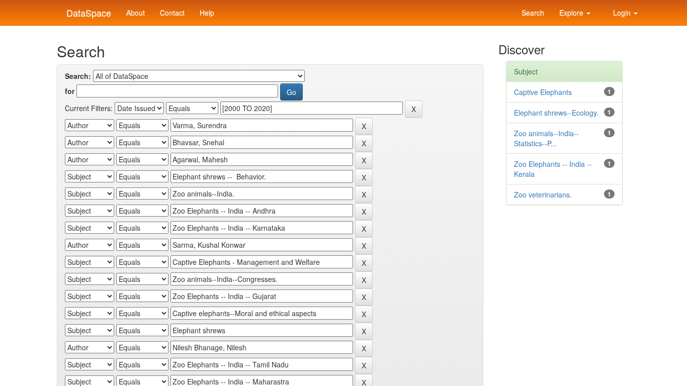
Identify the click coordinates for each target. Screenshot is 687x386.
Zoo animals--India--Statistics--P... (546, 138)
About (135, 13)
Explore (572, 13)
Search (532, 13)
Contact (172, 13)
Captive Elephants (543, 92)
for (69, 91)
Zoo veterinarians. (543, 194)
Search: (78, 76)
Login (622, 13)
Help (207, 13)
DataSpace (87, 10)
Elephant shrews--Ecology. (556, 113)
